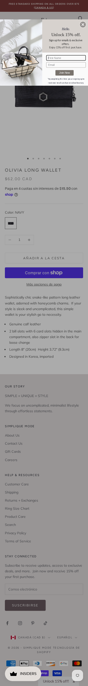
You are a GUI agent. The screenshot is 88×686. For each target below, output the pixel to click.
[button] (83, 24)
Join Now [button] (64, 72)
